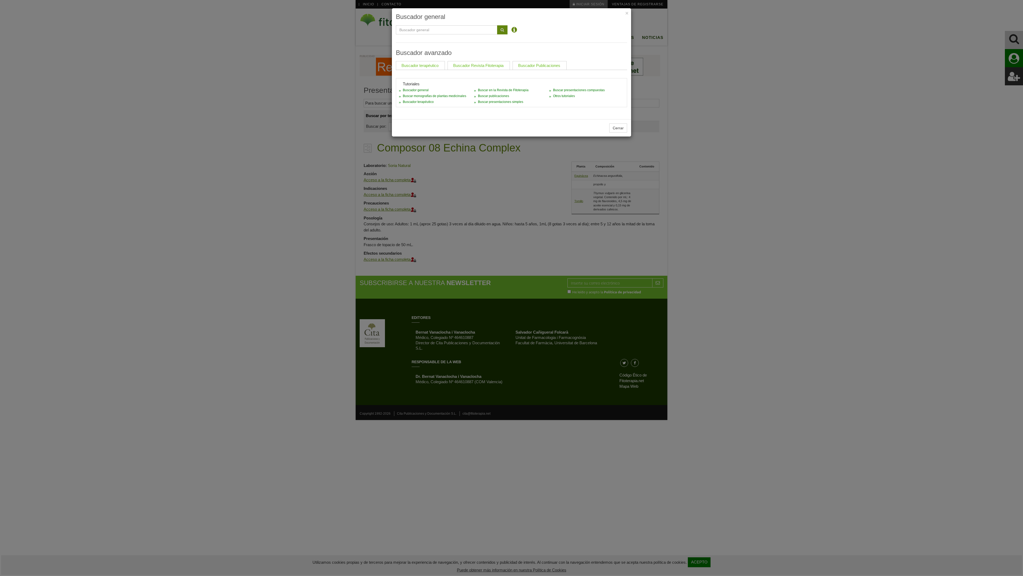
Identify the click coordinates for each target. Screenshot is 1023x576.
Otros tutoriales (564, 96)
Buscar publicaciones (493, 96)
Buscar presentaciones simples (500, 102)
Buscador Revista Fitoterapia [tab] (478, 65)
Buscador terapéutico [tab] (420, 65)
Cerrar (618, 128)
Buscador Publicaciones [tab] (539, 65)
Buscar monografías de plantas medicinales (434, 96)
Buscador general (416, 90)
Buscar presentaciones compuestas (579, 90)
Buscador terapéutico (418, 102)
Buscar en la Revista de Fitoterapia (503, 90)
